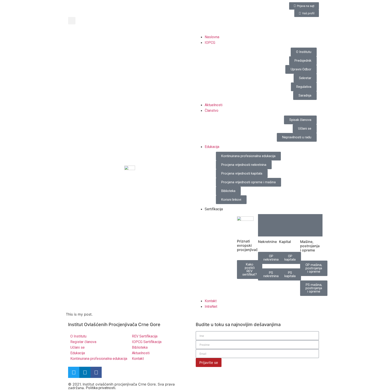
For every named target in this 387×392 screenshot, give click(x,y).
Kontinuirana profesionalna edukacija (98, 358)
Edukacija (212, 147)
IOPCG (210, 42)
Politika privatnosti (100, 388)
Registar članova (83, 342)
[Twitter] (73, 372)
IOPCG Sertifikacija (146, 342)
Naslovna (212, 37)
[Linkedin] (84, 372)
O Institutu (78, 336)
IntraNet (211, 306)
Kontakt (211, 301)
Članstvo (211, 110)
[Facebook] (96, 372)
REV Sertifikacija (144, 336)
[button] (71, 20)
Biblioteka (140, 347)
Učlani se (77, 347)
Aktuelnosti (213, 105)
